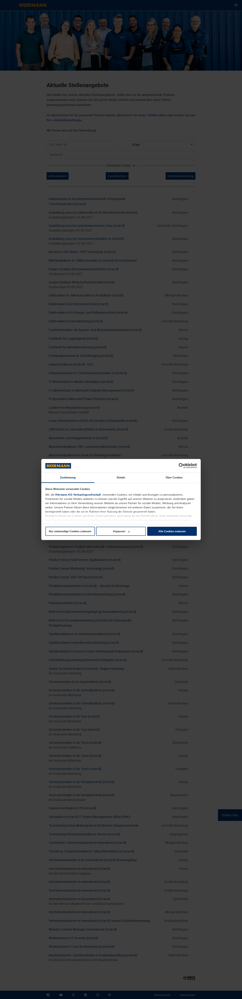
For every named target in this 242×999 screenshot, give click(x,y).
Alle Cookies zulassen (172, 531)
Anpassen (119, 531)
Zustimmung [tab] (68, 477)
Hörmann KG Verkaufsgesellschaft (78, 494)
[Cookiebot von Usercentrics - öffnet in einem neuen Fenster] (181, 466)
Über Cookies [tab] (174, 477)
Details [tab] (121, 477)
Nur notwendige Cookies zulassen (70, 531)
